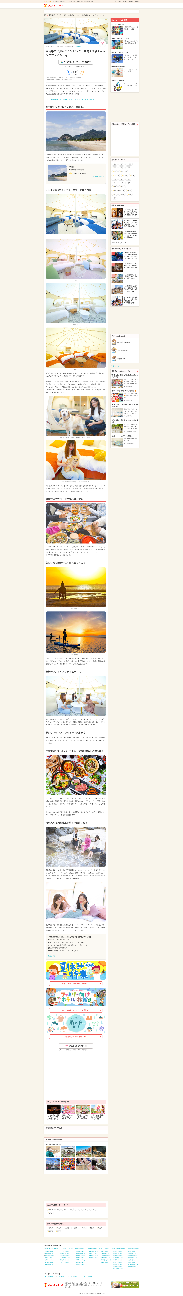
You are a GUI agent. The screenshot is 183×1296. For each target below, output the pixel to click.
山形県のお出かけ (49, 1262)
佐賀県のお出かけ (132, 1253)
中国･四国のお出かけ (118, 1248)
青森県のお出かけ (49, 1255)
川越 (129, 190)
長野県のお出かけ (65, 1251)
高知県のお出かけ (118, 1264)
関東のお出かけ (79, 1248)
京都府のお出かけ (105, 1253)
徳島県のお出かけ (118, 1268)
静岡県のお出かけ (93, 1257)
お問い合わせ (48, 1276)
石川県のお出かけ (65, 1257)
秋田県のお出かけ (49, 1260)
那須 (115, 171)
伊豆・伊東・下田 (119, 190)
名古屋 (129, 164)
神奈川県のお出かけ (81, 1253)
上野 (122, 183)
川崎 (129, 168)
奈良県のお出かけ (105, 1257)
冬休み (51, 1213)
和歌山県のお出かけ (106, 1260)
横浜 (115, 164)
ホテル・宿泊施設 (54, 1209)
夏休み (85, 1209)
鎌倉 (115, 186)
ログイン (137, 1)
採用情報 (74, 1276)
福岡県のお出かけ (132, 1251)
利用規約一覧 (88, 1276)
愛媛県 (92, 1228)
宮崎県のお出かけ (132, 1262)
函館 (130, 194)
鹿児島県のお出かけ (133, 1264)
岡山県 (59, 1228)
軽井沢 (122, 194)
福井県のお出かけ (65, 1262)
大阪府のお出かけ (105, 1251)
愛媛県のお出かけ (118, 1262)
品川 (129, 179)
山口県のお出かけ (118, 1255)
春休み (93, 1209)
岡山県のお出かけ (118, 1253)
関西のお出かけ (104, 1248)
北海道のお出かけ (49, 1251)
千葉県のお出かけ (80, 1255)
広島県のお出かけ (118, 1251)
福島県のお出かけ (49, 1264)
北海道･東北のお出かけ (51, 1248)
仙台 (122, 164)
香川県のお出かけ (118, 1266)
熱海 (129, 183)
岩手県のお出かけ (49, 1257)
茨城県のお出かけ (80, 1264)
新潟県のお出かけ (65, 1255)
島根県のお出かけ (118, 1260)
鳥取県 (75, 1228)
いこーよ (48, 1)
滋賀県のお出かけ (105, 1262)
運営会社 (62, 1276)
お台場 (125, 175)
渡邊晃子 (78, 46)
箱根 (122, 179)
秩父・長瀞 (124, 171)
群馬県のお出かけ (80, 1260)
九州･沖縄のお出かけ (132, 1248)
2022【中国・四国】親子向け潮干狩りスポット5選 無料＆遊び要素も (70, 99)
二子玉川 (116, 175)
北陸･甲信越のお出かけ (66, 1248)
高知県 (100, 1228)
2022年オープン (68, 1209)
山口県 (67, 1228)
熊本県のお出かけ (132, 1257)
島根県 (83, 1228)
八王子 (122, 186)
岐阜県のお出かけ (93, 1253)
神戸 (115, 168)
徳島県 (59, 1231)
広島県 (51, 1228)
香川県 (51, 1231)
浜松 (115, 194)
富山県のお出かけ (65, 1260)
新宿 (122, 168)
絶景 (78, 1209)
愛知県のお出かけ (93, 1251)
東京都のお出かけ (80, 1251)
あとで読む (118, 1)
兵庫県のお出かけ (105, 1255)
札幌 (132, 175)
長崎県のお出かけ (132, 1255)
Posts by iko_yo (116, 366)
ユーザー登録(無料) (128, 1)
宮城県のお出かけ (49, 1253)
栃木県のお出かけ (80, 1262)
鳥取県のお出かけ (118, 1257)
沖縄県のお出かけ (132, 1266)
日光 (115, 179)
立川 (115, 183)
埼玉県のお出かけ (80, 1257)
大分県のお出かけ (132, 1260)
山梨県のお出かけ (65, 1253)
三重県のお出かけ (93, 1255)
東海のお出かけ (92, 1248)
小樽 (115, 198)
